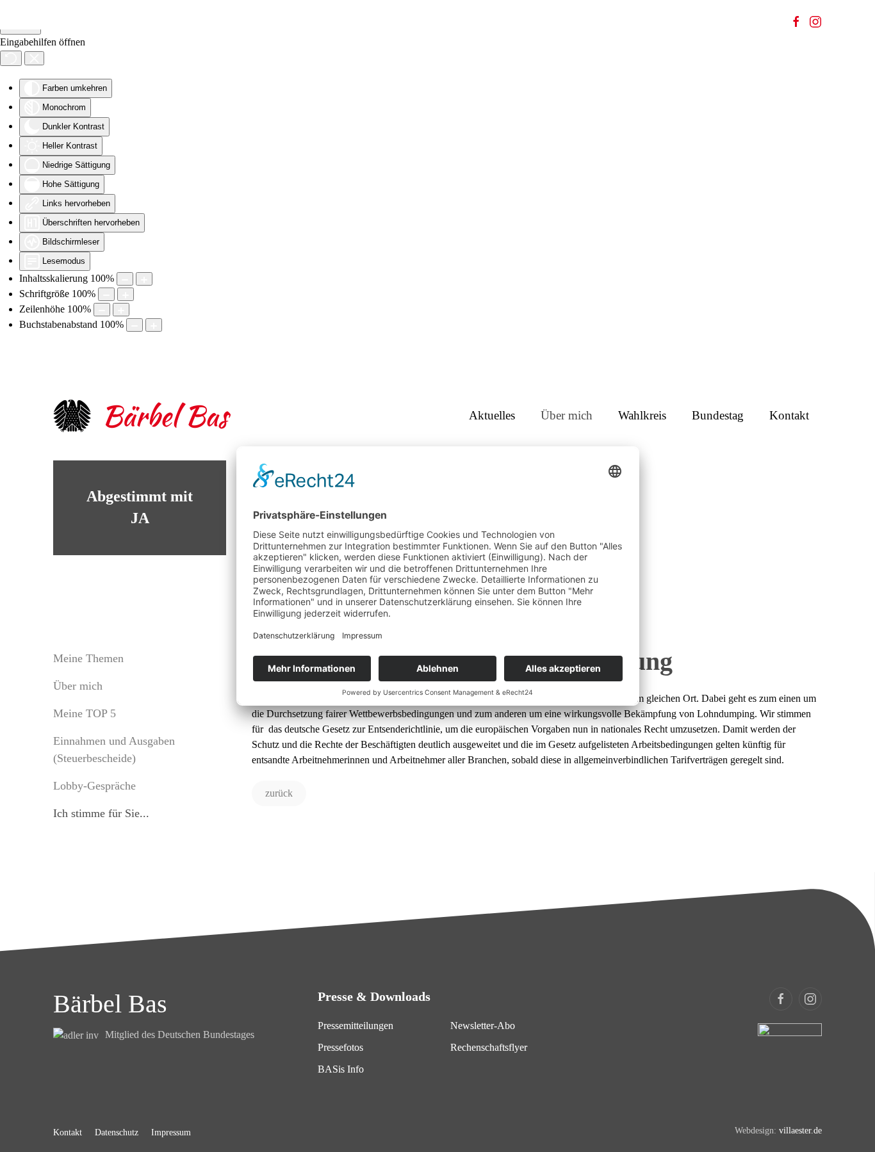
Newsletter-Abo (482, 1025)
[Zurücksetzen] (11, 58)
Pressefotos (340, 1047)
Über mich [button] (567, 415)
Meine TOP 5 (84, 713)
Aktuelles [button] (492, 415)
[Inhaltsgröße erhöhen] (144, 279)
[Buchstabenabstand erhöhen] (153, 325)
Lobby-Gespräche (94, 785)
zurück (279, 793)
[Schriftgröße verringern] (106, 294)
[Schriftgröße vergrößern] (125, 294)
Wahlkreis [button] (642, 415)
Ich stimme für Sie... (101, 813)
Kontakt (789, 415)
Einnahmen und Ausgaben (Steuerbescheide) (114, 749)
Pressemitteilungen (355, 1025)
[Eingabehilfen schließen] (34, 58)
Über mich (77, 685)
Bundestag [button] (718, 415)
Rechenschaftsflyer (488, 1047)
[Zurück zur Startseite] (143, 415)
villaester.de (800, 1130)
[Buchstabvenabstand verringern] (134, 325)
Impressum (171, 1132)
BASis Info (341, 1069)
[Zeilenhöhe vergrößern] (121, 309)
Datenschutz (116, 1132)
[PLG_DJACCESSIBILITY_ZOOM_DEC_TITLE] (125, 279)
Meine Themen (88, 658)
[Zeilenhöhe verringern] (102, 309)
